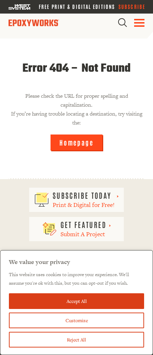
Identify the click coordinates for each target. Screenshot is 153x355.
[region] (76, 302)
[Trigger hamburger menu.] (139, 23)
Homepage (76, 142)
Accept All (77, 301)
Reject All (76, 339)
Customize (76, 320)
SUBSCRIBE (131, 6)
